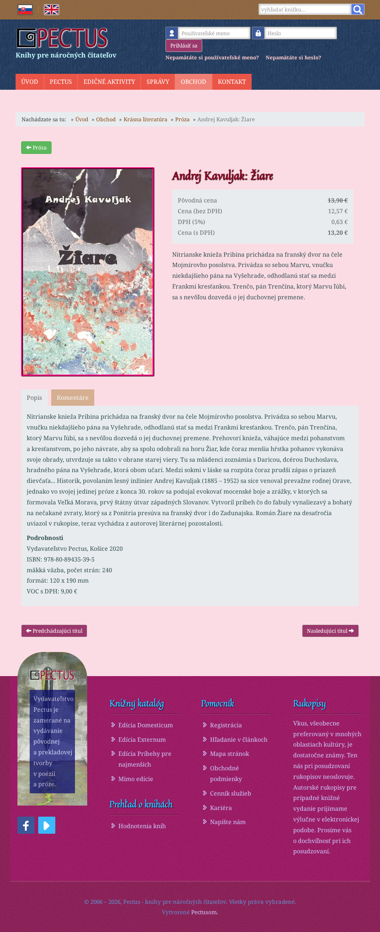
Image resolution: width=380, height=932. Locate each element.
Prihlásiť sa (183, 45)
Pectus (61, 82)
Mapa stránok (229, 754)
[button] (26, 825)
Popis (34, 397)
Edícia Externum (142, 739)
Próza (39, 147)
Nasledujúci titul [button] (328, 630)
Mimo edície (135, 779)
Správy (158, 82)
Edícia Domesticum (145, 725)
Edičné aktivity (109, 82)
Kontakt (232, 82)
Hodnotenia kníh (142, 826)
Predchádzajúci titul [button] (56, 630)
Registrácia (226, 725)
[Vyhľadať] (357, 9)
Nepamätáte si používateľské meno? (212, 57)
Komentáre (73, 397)
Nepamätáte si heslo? (293, 57)
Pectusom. (204, 912)
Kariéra (221, 808)
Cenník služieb (230, 793)
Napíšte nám (228, 822)
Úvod (29, 82)
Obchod (193, 82)
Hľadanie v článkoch (239, 739)
